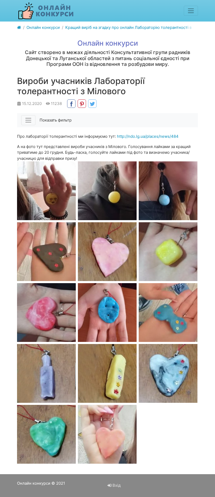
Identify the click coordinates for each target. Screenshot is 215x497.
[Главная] (19, 28)
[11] (46, 190)
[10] (168, 312)
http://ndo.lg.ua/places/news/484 (148, 136)
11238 (56, 103)
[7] (168, 373)
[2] (46, 312)
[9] (46, 373)
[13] (107, 312)
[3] (107, 190)
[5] (107, 434)
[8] (107, 373)
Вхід (116, 485)
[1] (168, 190)
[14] (46, 251)
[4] (168, 251)
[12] (107, 251)
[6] (46, 434)
